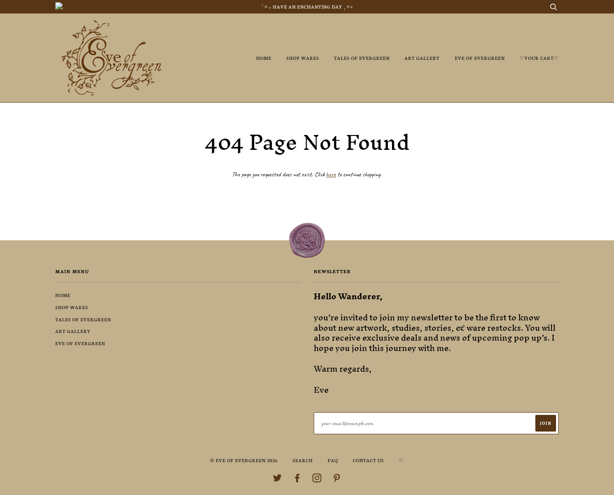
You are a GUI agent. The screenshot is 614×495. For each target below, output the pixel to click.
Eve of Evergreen (480, 57)
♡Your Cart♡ (539, 57)
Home (263, 57)
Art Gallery (422, 57)
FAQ (333, 460)
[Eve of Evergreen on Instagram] (317, 479)
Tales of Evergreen (362, 57)
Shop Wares (302, 57)
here (331, 174)
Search (303, 460)
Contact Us (368, 460)
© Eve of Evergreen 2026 (244, 460)
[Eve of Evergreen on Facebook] (297, 479)
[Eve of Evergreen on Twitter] (277, 479)
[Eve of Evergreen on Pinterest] (337, 479)
